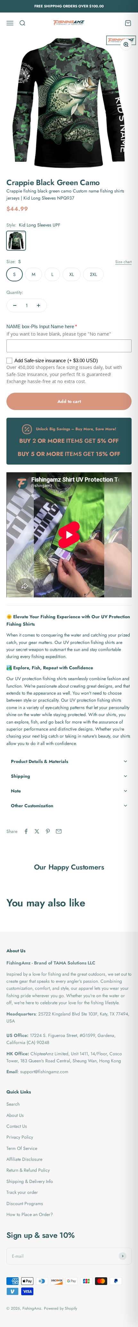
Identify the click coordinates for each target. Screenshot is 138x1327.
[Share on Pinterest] (47, 831)
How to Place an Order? (29, 1214)
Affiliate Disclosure (24, 1159)
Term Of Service (21, 1148)
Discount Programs (24, 1203)
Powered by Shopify (60, 1308)
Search (13, 1104)
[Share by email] (58, 831)
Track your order (22, 1192)
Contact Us (16, 1126)
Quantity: (14, 292)
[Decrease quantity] (15, 305)
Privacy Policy (19, 1137)
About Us (15, 1115)
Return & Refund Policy (28, 1170)
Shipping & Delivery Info (29, 1181)
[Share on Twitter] (36, 831)
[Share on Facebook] (26, 831)
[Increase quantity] (38, 305)
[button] (69, 761)
